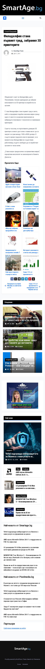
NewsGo (29, 659)
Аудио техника (21, 496)
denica (20, 323)
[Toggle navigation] (23, 18)
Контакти (25, 664)
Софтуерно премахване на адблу (15, 628)
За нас (19, 664)
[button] (40, 18)
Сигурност (9, 450)
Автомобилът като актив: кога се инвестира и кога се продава (22, 319)
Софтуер (25, 469)
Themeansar (37, 659)
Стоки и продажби (10, 31)
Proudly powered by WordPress (13, 659)
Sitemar (20, 346)
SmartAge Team (18, 51)
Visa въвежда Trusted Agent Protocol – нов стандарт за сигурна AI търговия (20, 366)
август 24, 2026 (13, 459)
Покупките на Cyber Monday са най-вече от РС (14, 286)
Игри (18, 469)
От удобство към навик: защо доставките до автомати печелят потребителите (21, 343)
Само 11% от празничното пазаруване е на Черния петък (32, 286)
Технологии (20, 482)
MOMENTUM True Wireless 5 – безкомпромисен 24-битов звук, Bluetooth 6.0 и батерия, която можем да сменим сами (22, 557)
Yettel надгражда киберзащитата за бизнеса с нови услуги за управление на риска (22, 456)
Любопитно (20, 509)
